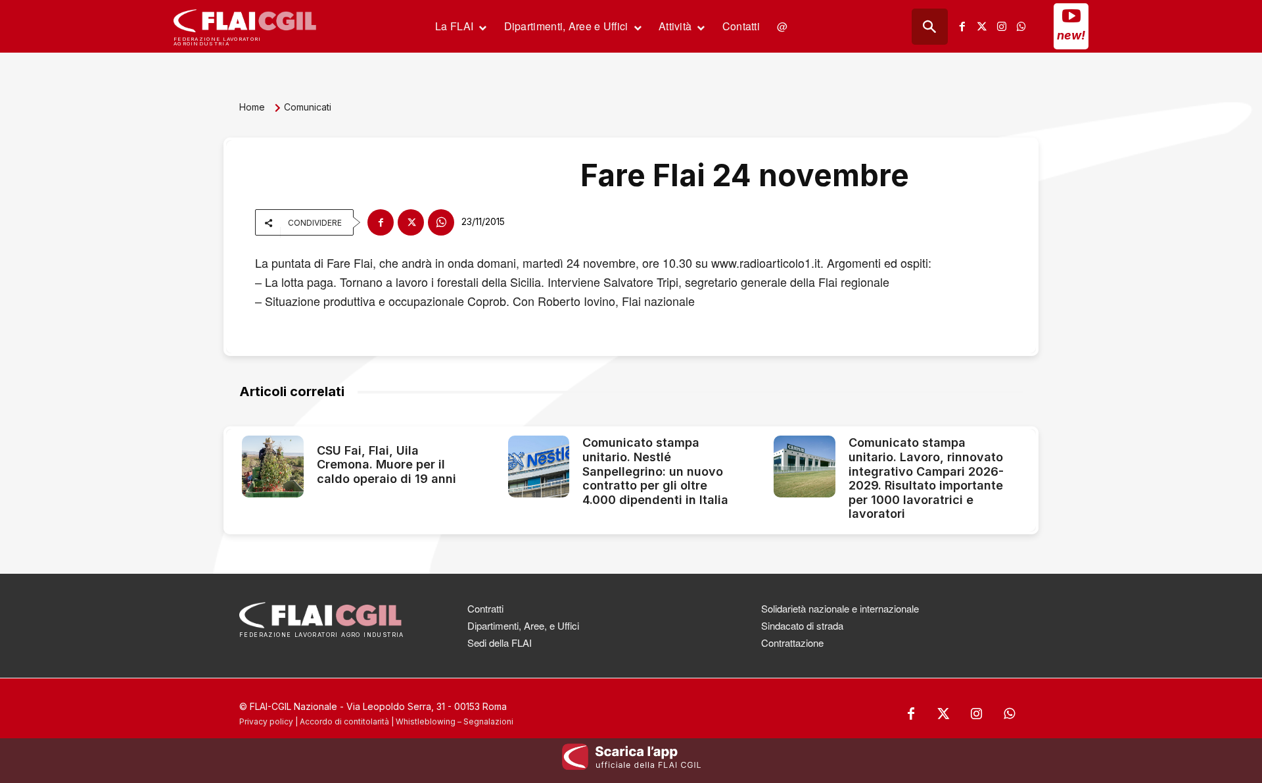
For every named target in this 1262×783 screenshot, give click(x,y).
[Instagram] (1002, 26)
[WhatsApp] (441, 222)
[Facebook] (962, 26)
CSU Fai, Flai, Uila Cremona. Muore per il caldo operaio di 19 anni (386, 464)
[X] (411, 222)
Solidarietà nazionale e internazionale (840, 608)
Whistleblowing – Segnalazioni (454, 721)
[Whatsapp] (1021, 26)
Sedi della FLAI (499, 642)
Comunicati (307, 107)
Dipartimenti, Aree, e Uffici (523, 625)
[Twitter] (982, 26)
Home (252, 107)
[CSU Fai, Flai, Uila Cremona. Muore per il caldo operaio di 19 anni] (273, 466)
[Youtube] (1071, 16)
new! (1071, 35)
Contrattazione (792, 642)
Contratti (485, 608)
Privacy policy (266, 721)
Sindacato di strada (802, 625)
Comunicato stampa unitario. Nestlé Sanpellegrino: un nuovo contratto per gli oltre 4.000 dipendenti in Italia (655, 471)
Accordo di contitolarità (344, 721)
